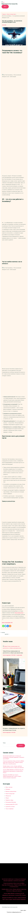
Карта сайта (23, 910)
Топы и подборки (9, 808)
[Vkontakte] (8, 626)
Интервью (8, 789)
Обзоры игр (8, 795)
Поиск (4, 742)
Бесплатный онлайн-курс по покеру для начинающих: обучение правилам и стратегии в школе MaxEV (13, 757)
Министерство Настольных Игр (9, 4)
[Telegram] (5, 626)
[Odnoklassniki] (10, 626)
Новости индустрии (7, 655)
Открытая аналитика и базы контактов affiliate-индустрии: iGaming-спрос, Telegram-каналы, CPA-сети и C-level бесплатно (13, 762)
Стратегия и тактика (10, 806)
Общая (7, 798)
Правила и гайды (9, 800)
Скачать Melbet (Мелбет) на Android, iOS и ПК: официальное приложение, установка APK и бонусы (13, 771)
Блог (15, 876)
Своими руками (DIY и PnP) (12, 804)
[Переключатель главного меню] (5, 6)
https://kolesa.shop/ (19, 612)
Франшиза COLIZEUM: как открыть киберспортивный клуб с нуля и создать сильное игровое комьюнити (12, 776)
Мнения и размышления (11, 791)
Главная (15, 867)
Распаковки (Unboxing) (11, 802)
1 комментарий (19, 655)
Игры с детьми (9, 787)
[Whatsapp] (3, 626)
